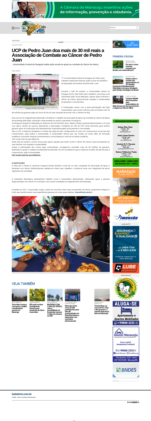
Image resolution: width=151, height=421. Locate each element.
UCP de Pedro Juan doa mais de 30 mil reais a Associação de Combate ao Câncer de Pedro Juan (33, 28)
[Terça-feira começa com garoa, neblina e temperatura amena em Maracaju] (20, 295)
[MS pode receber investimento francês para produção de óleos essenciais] (37, 295)
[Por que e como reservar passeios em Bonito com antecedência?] (118, 64)
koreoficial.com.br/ (84, 192)
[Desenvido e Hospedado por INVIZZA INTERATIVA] (133, 403)
